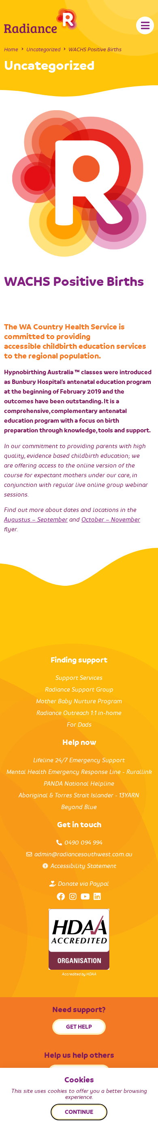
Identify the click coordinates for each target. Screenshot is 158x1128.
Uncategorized (43, 49)
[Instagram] (73, 897)
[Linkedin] (97, 897)
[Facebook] (61, 897)
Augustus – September (36, 519)
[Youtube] (85, 897)
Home (11, 49)
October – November (110, 519)
